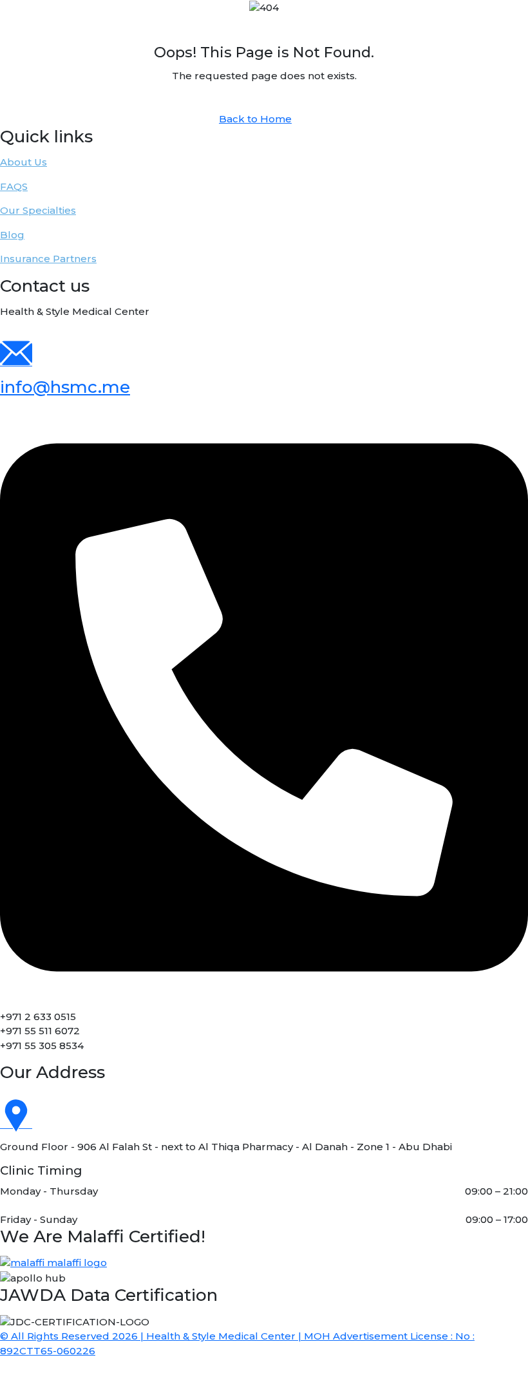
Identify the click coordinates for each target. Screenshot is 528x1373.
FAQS (14, 186)
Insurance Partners (48, 258)
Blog (12, 235)
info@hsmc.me (65, 387)
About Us (23, 162)
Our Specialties (38, 210)
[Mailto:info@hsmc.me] (264, 707)
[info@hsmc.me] (16, 361)
